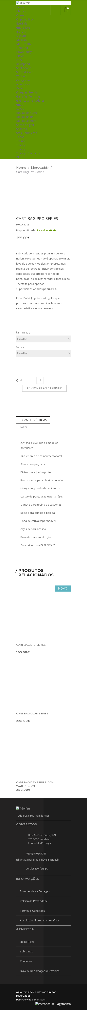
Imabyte (41, 999)
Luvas (20, 108)
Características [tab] (33, 420)
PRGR (20, 56)
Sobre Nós (26, 951)
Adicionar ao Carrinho (44, 388)
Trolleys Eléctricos (28, 153)
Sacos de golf (25, 125)
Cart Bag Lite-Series (31, 644)
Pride (19, 60)
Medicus (21, 40)
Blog (19, 157)
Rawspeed (23, 64)
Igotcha (21, 31)
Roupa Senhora (26, 121)
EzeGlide (21, 23)
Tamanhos (23, 332)
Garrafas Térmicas (28, 96)
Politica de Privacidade (34, 901)
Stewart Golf (24, 72)
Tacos (20, 137)
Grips (19, 104)
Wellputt (21, 76)
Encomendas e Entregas (35, 891)
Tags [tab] (23, 427)
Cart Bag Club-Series (32, 713)
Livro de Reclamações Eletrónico (39, 971)
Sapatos (21, 129)
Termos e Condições (32, 910)
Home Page (27, 942)
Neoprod (22, 48)
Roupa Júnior (24, 117)
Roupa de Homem (28, 113)
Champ (20, 15)
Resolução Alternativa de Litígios (40, 920)
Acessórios (23, 84)
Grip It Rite (23, 27)
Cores (20, 346)
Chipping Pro (24, 19)
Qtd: (19, 380)
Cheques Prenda (27, 92)
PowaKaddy (24, 52)
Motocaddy (23, 44)
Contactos (26, 961)
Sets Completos (26, 133)
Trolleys (21, 145)
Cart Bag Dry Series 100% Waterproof (35, 784)
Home (20, 7)
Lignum (21, 36)
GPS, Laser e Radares (30, 100)
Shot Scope (23, 68)
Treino (20, 141)
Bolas (20, 88)
